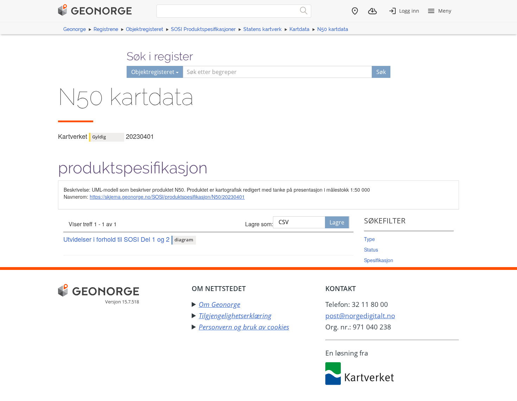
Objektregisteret (144, 29)
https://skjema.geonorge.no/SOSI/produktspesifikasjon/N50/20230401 (167, 196)
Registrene (106, 29)
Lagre (337, 222)
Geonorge (74, 29)
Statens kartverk (262, 29)
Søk (381, 72)
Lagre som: (259, 224)
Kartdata (299, 29)
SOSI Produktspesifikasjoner (203, 29)
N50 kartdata (332, 29)
